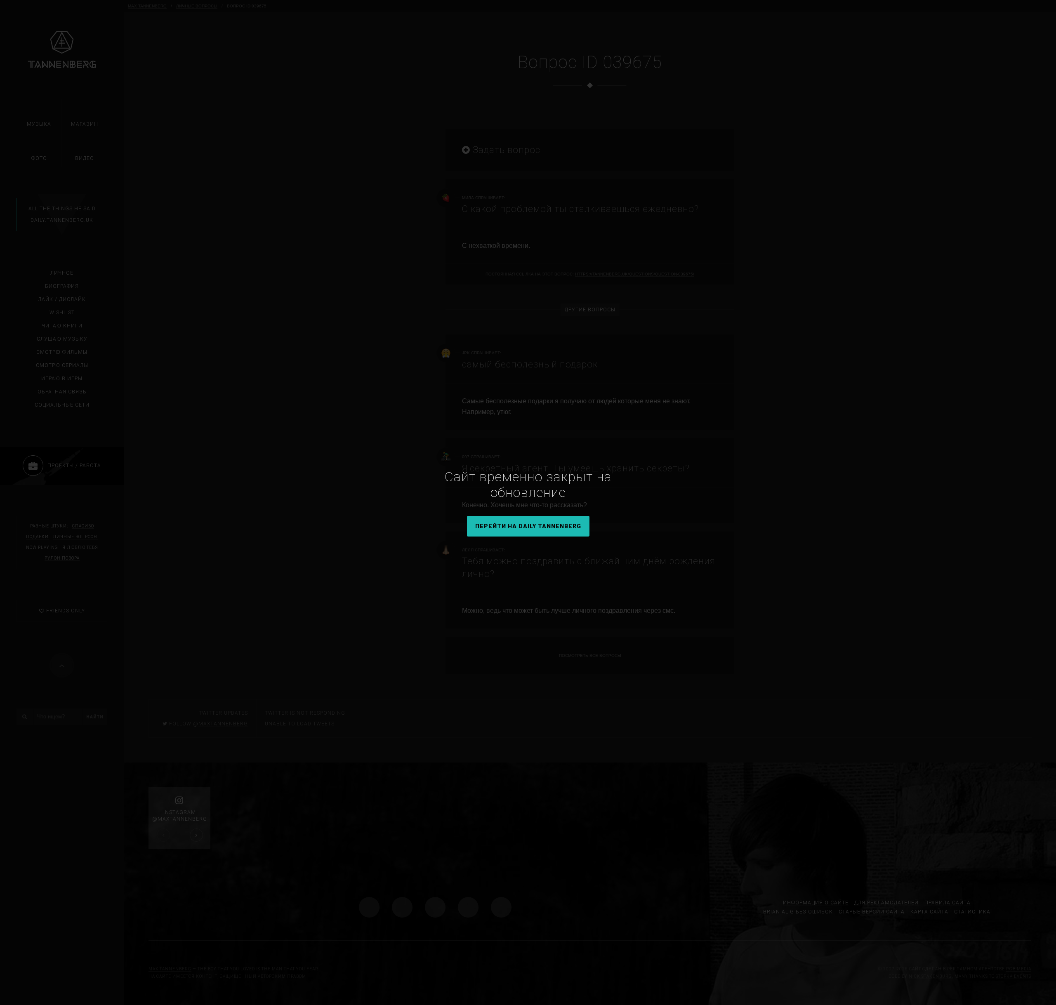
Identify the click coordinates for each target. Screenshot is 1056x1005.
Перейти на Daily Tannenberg (528, 526)
